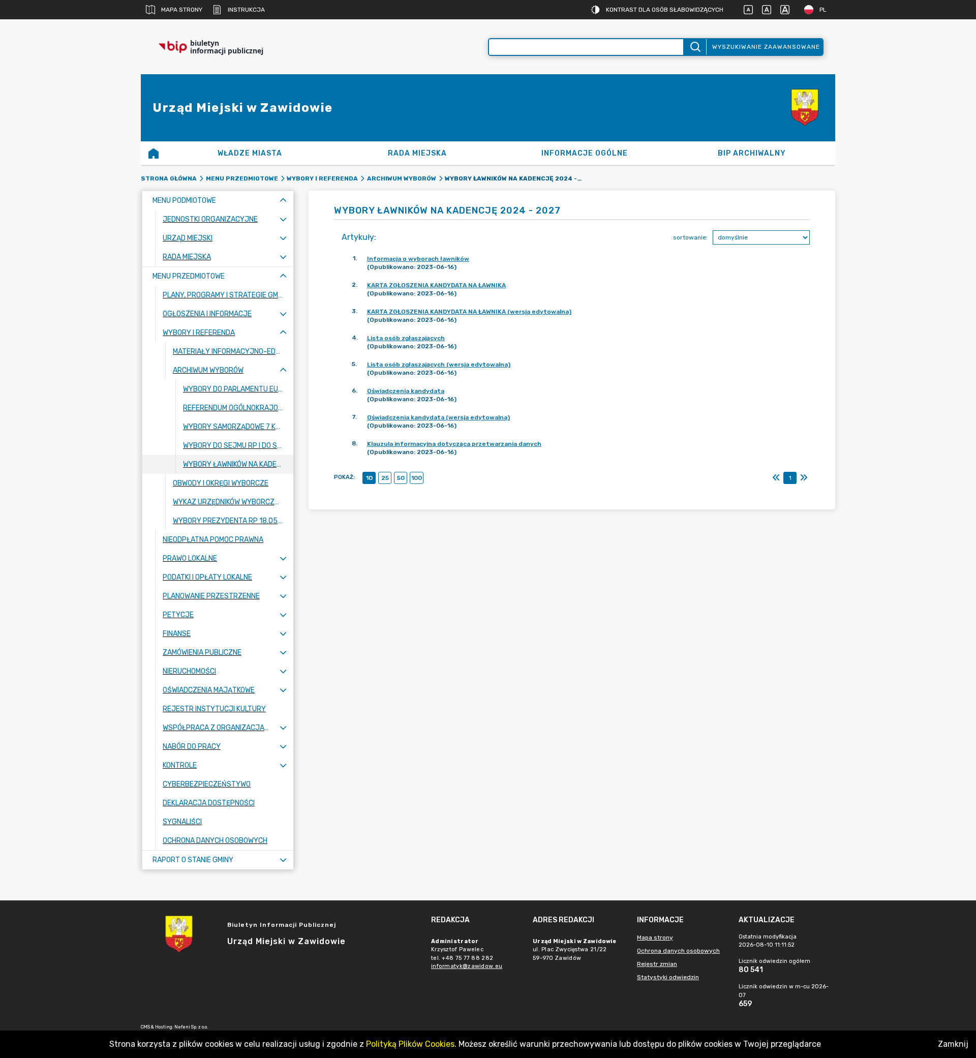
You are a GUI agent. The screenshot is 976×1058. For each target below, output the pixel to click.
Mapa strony (181, 9)
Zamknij (953, 1044)
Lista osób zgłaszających (406, 338)
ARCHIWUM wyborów (401, 178)
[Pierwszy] (776, 478)
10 (369, 477)
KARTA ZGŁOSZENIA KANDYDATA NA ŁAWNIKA (436, 285)
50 (401, 477)
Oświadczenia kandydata (405, 391)
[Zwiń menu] (283, 200)
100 (416, 477)
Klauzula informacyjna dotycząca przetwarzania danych (454, 443)
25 (385, 477)
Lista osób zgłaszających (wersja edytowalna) (438, 364)
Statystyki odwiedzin (668, 977)
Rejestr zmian (657, 964)
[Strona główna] (153, 153)
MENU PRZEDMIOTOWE (242, 178)
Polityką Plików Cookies (410, 1044)
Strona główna (169, 178)
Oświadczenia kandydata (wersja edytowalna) (438, 417)
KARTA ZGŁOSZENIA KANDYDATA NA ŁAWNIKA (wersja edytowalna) (469, 311)
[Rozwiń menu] (283, 219)
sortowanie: (690, 237)
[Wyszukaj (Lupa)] (694, 47)
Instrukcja (246, 9)
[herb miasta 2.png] (805, 108)
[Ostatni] (804, 478)
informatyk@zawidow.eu (466, 966)
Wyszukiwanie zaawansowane (766, 46)
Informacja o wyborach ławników (418, 258)
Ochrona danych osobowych (678, 950)
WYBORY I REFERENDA (322, 178)
